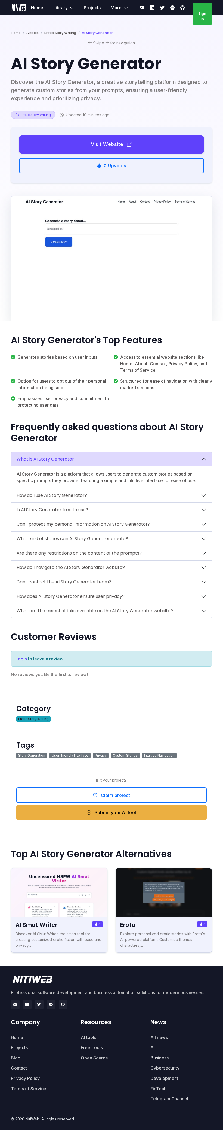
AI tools (32, 33)
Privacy (101, 755)
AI (152, 1047)
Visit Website (108, 144)
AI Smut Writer (36, 925)
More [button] (117, 7)
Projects (92, 7)
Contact (19, 1068)
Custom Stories (125, 755)
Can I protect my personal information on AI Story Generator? (83, 524)
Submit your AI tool (115, 812)
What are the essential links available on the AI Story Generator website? (95, 611)
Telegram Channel (169, 1098)
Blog (15, 1058)
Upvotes (115, 165)
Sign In (202, 16)
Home (37, 7)
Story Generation (31, 755)
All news (159, 1037)
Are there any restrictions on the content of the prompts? (79, 553)
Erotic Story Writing (60, 33)
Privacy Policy (25, 1078)
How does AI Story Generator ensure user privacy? (71, 596)
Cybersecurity (164, 1068)
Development (164, 1078)
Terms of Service (28, 1088)
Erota (128, 925)
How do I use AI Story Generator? (52, 495)
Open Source (94, 1058)
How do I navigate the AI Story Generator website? (71, 567)
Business (159, 1058)
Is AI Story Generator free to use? (52, 510)
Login (21, 659)
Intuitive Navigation (159, 755)
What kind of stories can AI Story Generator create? (72, 538)
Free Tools (92, 1047)
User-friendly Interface (70, 755)
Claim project (115, 795)
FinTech (158, 1088)
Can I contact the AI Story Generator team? (64, 582)
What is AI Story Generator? (46, 459)
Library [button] (61, 7)
